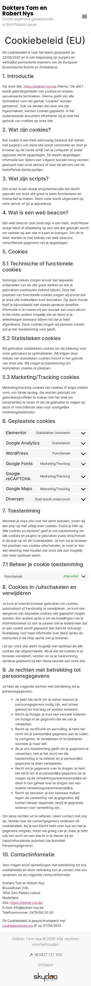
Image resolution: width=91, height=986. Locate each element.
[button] (84, 16)
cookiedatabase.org (17, 925)
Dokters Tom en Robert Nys (24, 10)
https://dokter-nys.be (40, 86)
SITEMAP (45, 965)
